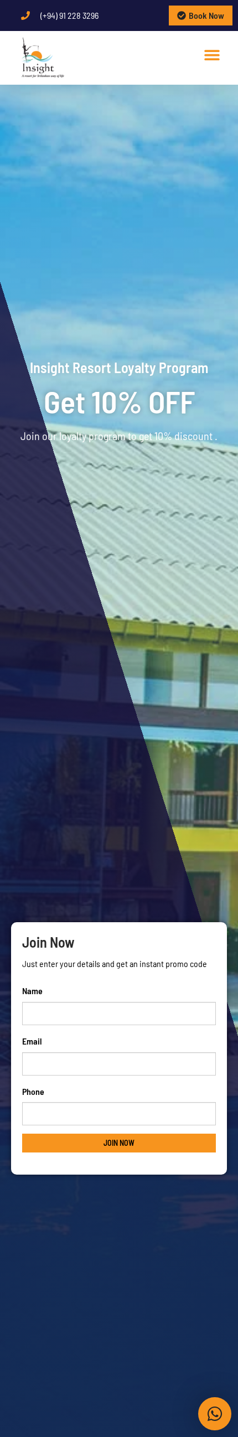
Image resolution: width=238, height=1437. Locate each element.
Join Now (119, 1142)
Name (32, 990)
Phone (33, 1091)
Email (32, 1041)
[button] (212, 54)
